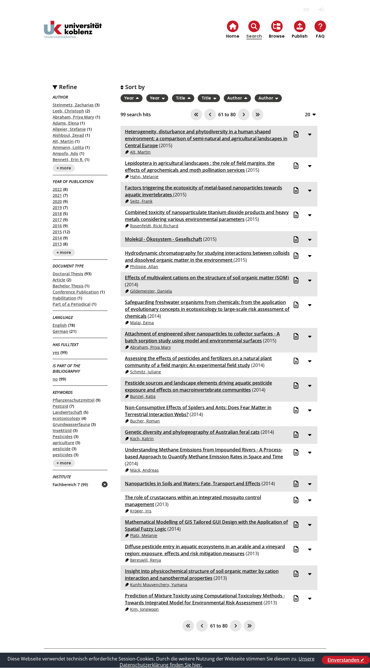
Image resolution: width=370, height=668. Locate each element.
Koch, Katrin (142, 438)
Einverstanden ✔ (346, 660)
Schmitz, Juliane (145, 371)
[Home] (73, 34)
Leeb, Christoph (68, 111)
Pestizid (60, 406)
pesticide (62, 448)
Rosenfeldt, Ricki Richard (154, 225)
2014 (57, 238)
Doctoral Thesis (68, 273)
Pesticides (63, 436)
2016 (57, 225)
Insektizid (62, 430)
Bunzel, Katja (143, 396)
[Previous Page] (210, 114)
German (60, 331)
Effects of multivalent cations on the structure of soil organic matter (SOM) (207, 277)
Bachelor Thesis (68, 286)
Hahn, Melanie (144, 176)
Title (181, 98)
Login (321, 10)
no (55, 379)
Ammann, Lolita (68, 147)
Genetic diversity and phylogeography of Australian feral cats (192, 432)
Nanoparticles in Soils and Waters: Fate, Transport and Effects (192, 483)
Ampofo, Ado (65, 153)
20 (307, 114)
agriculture (63, 442)
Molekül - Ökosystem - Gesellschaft (163, 239)
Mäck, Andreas (144, 470)
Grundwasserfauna (71, 424)
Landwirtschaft (67, 412)
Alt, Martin (63, 141)
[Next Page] (243, 114)
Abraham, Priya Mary (73, 117)
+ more (63, 168)
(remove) (93, 485)
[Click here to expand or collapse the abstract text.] (309, 134)
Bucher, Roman (145, 421)
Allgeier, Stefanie (69, 129)
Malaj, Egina (142, 322)
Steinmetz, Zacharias (73, 105)
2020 (57, 201)
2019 (57, 207)
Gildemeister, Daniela (151, 291)
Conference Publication (76, 292)
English (60, 325)
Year (129, 98)
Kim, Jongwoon (144, 609)
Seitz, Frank (141, 201)
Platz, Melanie (143, 535)
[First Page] (196, 114)
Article (59, 280)
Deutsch (306, 10)
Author (235, 98)
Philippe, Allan (144, 266)
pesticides (63, 454)
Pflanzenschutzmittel (74, 400)
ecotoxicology (66, 418)
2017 (57, 219)
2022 (57, 189)
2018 (57, 213)
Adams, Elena (66, 123)
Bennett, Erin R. (68, 159)
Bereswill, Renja (145, 560)
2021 (57, 195)
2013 (57, 244)
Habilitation (64, 298)
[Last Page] (257, 114)
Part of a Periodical (71, 304)
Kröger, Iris (140, 511)
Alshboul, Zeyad (68, 135)
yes (56, 352)
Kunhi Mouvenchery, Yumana (158, 584)
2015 (57, 232)
